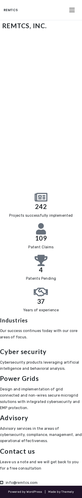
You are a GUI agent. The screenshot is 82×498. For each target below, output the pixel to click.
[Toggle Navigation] (72, 10)
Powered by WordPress (25, 491)
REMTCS (11, 10)
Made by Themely (61, 491)
